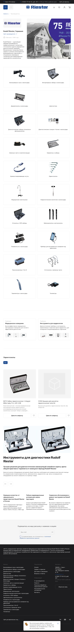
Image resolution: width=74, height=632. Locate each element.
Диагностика (7, 573)
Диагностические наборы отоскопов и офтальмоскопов (14, 576)
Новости (36, 583)
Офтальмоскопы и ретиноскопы (12, 597)
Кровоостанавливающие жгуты (12, 587)
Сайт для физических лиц (10, 619)
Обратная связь (62, 587)
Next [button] (11, 484)
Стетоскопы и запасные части (12, 607)
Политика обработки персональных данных (40, 585)
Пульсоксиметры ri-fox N (10, 605)
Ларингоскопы (9, 357)
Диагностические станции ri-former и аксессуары (14, 580)
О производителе (39, 581)
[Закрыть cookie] (58, 623)
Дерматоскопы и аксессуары (11, 571)
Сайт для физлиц (64, 2)
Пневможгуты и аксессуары (11, 599)
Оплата (36, 567)
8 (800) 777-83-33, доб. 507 (39, 2)
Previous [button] (5, 484)
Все (5, 362)
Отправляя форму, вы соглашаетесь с (35, 537)
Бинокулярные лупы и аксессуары (13, 567)
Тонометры (6, 611)
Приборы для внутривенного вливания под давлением (16, 602)
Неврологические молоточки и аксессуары (16, 593)
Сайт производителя (9, 34)
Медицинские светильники (11, 591)
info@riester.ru (59, 574)
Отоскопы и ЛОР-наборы (10, 595)
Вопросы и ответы (39, 573)
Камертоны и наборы (9, 585)
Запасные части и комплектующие (13, 583)
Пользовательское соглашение (39, 589)
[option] (19, 329)
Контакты (37, 592)
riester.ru (5, 14)
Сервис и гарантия (39, 569)
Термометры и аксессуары (11, 609)
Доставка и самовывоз (40, 571)
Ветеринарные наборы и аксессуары (14, 569)
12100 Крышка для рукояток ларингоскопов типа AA (48, 402)
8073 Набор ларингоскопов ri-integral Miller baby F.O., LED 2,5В (16, 402)
